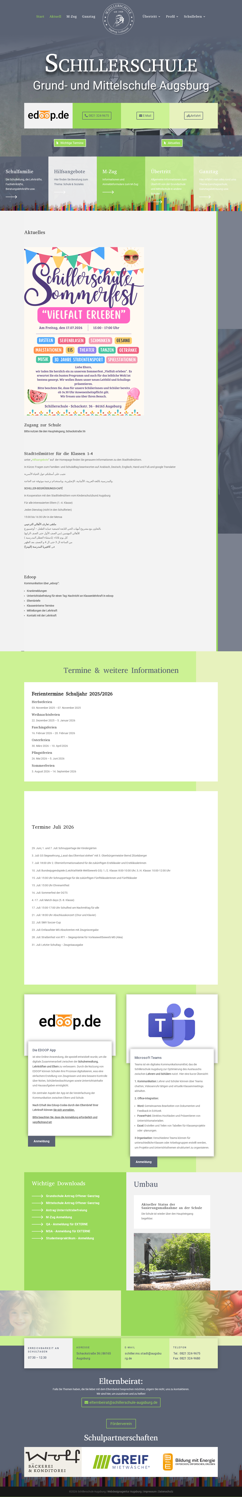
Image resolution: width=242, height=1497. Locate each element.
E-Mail (147, 115)
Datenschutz (165, 1491)
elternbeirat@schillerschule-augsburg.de (123, 1402)
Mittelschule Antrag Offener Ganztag (72, 1203)
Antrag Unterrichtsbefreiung (66, 1210)
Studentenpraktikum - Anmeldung (70, 1238)
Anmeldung (42, 1141)
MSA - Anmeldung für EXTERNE (68, 1231)
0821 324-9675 (99, 115)
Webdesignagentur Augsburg (124, 1491)
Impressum (150, 1491)
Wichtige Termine (71, 143)
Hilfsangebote (40, 459)
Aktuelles (174, 143)
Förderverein (121, 1423)
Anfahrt (196, 115)
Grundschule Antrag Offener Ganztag (72, 1196)
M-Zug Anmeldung (59, 1217)
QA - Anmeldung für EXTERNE (67, 1224)
